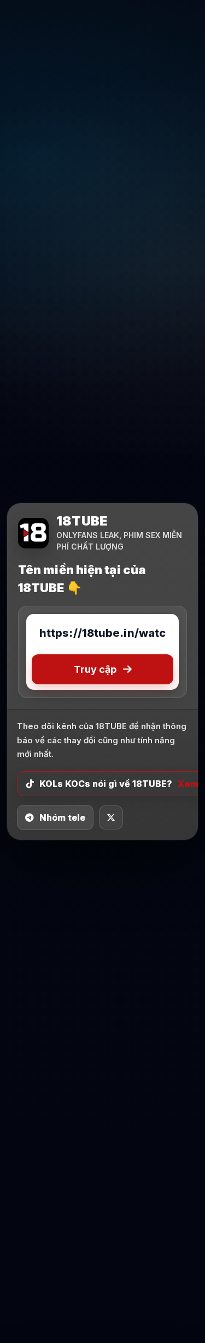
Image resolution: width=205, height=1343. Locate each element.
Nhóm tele (62, 817)
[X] (111, 817)
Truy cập (95, 669)
